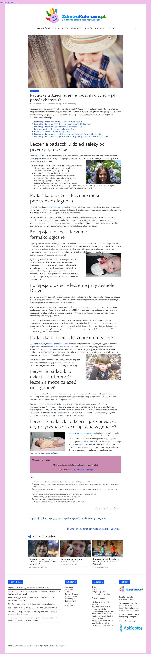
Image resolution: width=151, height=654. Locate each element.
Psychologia (69, 598)
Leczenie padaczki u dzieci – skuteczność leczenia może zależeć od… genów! (67, 134)
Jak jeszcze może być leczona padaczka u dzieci (49, 344)
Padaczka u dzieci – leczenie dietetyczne (52, 131)
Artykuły (111, 28)
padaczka (34, 91)
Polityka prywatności (100, 591)
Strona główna (42, 28)
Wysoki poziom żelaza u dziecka (36, 588)
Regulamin (96, 589)
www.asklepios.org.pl (127, 621)
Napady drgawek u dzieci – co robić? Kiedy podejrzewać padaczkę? (43, 561)
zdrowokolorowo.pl (55, 104)
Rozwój (88, 28)
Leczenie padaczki (37, 155)
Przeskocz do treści (8, 2)
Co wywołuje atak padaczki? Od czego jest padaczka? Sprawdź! (106, 561)
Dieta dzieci (76, 28)
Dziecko (98, 28)
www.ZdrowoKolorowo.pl (129, 610)
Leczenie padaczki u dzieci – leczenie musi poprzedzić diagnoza (62, 124)
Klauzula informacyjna (101, 594)
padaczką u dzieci (53, 207)
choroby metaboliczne (86, 444)
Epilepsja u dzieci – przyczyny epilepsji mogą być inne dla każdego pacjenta (66, 518)
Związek (68, 603)
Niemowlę (69, 589)
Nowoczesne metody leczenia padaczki (71, 560)
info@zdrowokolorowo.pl (129, 608)
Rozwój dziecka (71, 596)
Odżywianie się (70, 601)
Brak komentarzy (70, 104)
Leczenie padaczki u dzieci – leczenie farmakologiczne (58, 126)
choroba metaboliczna (57, 346)
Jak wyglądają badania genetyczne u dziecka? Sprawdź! (95, 528)
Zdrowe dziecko (60, 28)
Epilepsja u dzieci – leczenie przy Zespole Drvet (55, 129)
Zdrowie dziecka (71, 594)
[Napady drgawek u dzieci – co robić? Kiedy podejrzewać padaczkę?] (43, 542)
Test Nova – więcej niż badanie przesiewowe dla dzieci (33, 604)
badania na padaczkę (48, 404)
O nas (94, 587)
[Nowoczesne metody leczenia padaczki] (75, 542)
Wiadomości (69, 605)
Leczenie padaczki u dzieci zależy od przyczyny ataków (58, 121)
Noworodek (69, 587)
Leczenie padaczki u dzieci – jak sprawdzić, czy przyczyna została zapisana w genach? (71, 136)
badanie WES (51, 453)
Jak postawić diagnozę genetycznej (83, 433)
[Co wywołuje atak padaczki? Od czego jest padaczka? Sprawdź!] (107, 542)
